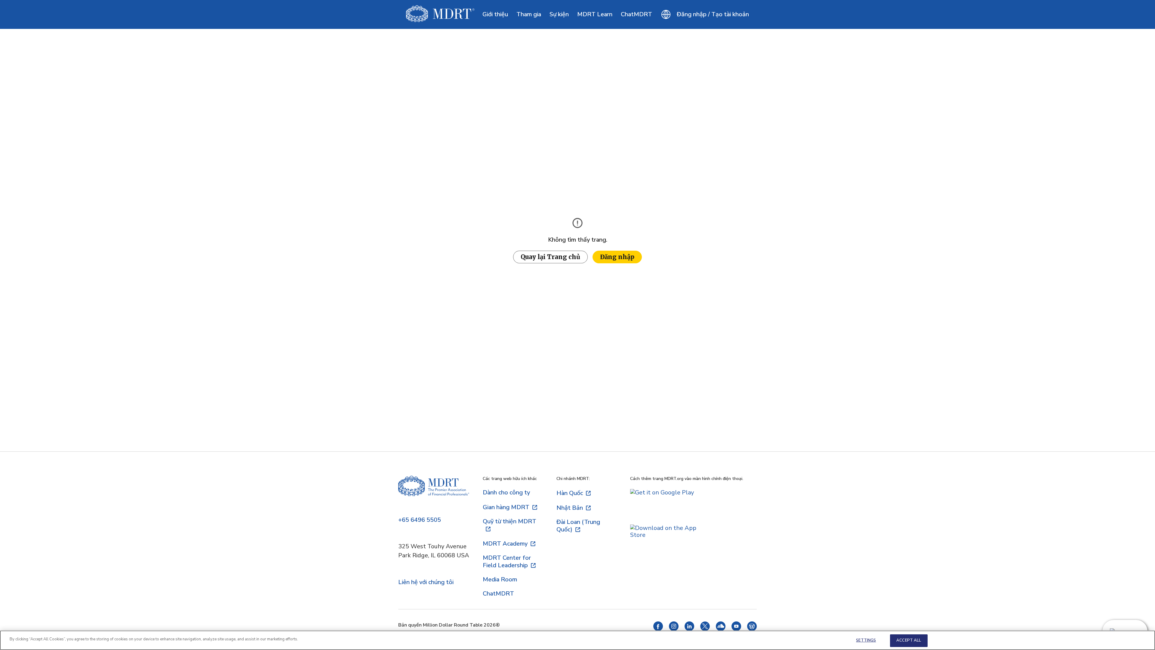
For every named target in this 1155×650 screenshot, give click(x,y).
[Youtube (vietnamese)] (736, 629)
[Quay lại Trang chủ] (440, 14)
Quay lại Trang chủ (550, 257)
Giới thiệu (495, 14)
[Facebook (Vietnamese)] (658, 629)
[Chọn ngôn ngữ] (666, 14)
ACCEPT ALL (908, 640)
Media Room (500, 579)
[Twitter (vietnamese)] (705, 629)
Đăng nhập (617, 257)
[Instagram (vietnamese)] (674, 629)
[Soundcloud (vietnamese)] (720, 629)
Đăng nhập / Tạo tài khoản (713, 14)
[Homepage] (433, 492)
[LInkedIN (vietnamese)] (689, 629)
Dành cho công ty (506, 492)
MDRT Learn (594, 14)
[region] (577, 640)
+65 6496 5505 (419, 520)
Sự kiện (559, 14)
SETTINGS (866, 640)
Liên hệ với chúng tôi (426, 582)
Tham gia (528, 14)
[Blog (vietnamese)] (752, 629)
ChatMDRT (636, 14)
